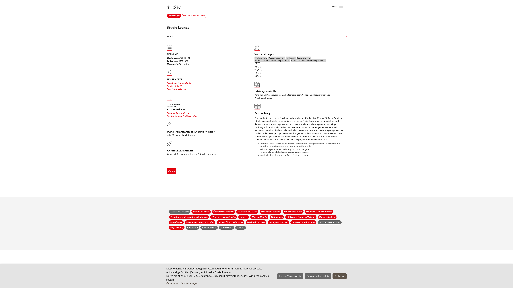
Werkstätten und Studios (224, 217)
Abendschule (176, 222)
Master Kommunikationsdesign (182, 116)
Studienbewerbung (293, 211)
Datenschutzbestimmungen (182, 283)
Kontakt (240, 227)
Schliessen (339, 276)
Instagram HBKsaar (278, 222)
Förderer (244, 217)
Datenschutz (226, 227)
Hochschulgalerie (327, 217)
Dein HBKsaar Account (329, 222)
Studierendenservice (270, 211)
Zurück (171, 171)
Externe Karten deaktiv (318, 276)
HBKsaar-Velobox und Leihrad (301, 217)
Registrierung (176, 227)
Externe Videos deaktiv (290, 276)
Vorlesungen (174, 15)
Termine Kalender (201, 211)
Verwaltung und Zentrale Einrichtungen (189, 217)
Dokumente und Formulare (319, 211)
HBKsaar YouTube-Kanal (303, 222)
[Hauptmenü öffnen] (341, 6)
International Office (247, 211)
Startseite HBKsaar (179, 211)
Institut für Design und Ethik (200, 222)
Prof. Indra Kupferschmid (179, 83)
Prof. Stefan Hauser (176, 89)
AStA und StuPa (259, 217)
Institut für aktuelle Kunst (230, 222)
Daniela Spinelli (174, 86)
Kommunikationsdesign (178, 113)
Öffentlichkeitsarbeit (223, 211)
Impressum (192, 227)
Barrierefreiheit (209, 227)
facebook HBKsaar (256, 222)
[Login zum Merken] (347, 36)
